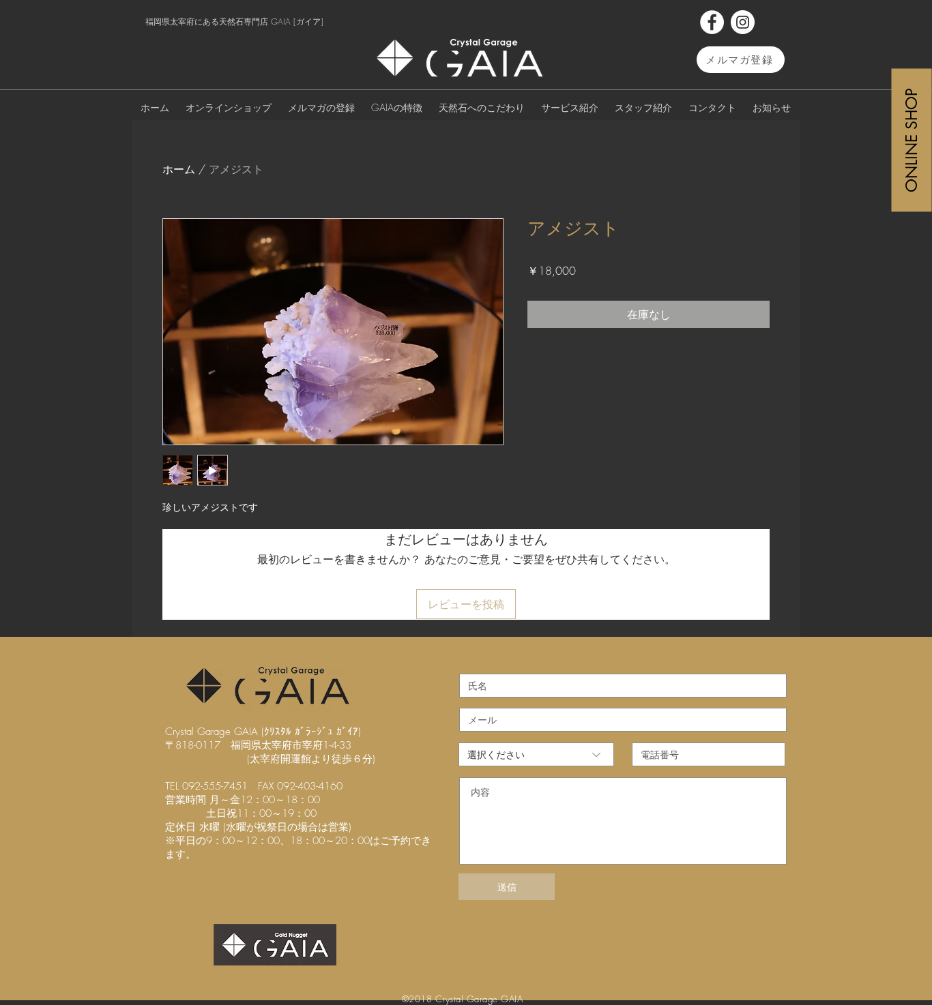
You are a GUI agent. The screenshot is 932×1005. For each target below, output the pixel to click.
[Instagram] (743, 22)
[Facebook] (712, 22)
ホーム (178, 169)
